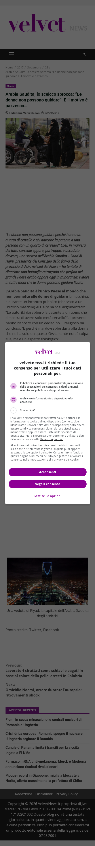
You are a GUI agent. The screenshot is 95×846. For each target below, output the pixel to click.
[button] (47, 410)
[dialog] (47, 423)
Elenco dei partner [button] (51, 439)
